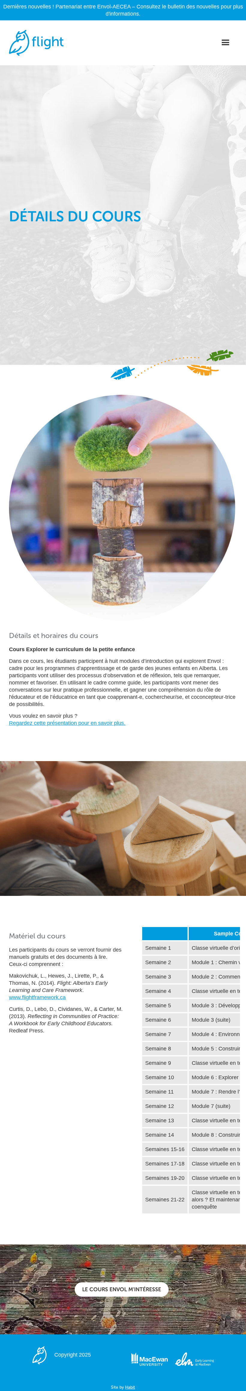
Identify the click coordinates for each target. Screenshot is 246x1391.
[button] (225, 42)
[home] (36, 43)
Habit (130, 1387)
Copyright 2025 (72, 1355)
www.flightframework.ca (37, 997)
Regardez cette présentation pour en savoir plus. (67, 723)
